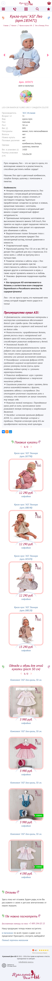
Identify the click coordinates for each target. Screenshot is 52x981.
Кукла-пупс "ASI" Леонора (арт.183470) (26, 558)
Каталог (14, 25)
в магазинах (7, 933)
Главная (5, 25)
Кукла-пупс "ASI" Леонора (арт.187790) (26, 455)
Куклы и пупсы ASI (26, 25)
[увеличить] (26, 96)
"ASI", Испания (28, 113)
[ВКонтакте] (3, 431)
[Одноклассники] (6, 431)
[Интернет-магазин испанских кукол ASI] (26, 3)
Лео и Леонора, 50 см (42, 25)
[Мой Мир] (10, 431)
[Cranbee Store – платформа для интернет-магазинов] (9, 965)
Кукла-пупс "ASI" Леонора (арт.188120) (26, 609)
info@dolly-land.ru (26, 962)
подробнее (26, 496)
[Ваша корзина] (49, 3)
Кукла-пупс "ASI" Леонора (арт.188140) (26, 506)
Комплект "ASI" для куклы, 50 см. (26, 680)
